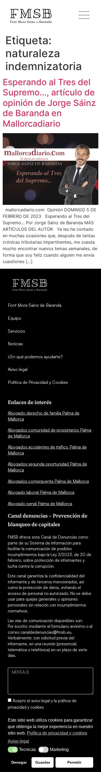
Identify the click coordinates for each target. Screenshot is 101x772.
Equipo (14, 318)
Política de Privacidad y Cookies (38, 382)
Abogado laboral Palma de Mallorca (41, 492)
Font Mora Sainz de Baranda (34, 305)
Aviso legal (17, 369)
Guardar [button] (42, 762)
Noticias (15, 343)
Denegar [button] (19, 762)
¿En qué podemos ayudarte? (35, 356)
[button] (13, 750)
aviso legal (40, 700)
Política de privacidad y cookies (57, 733)
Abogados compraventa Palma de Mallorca (48, 481)
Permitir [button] (74, 762)
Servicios (16, 331)
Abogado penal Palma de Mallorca (40, 503)
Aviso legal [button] (18, 741)
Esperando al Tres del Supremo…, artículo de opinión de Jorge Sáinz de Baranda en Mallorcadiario (49, 103)
